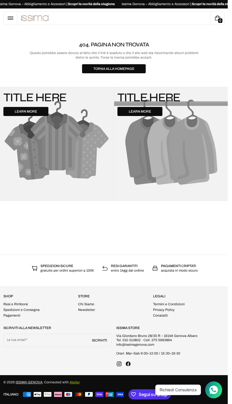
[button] (10, 18)
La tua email (16, 340)
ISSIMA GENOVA (29, 382)
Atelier (75, 382)
